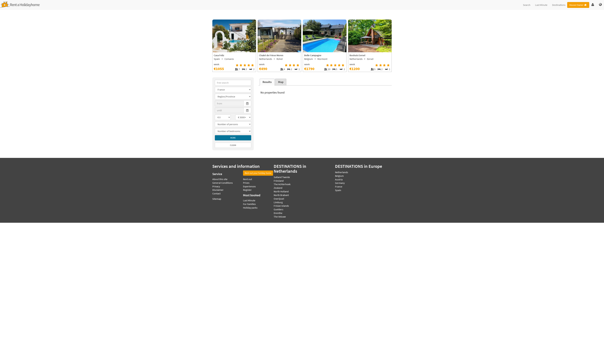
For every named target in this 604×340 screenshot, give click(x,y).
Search (526, 4)
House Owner (576, 4)
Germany (340, 182)
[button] (592, 4)
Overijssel (279, 198)
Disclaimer (218, 189)
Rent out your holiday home (258, 173)
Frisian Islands (281, 205)
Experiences (249, 186)
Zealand (278, 187)
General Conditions (222, 182)
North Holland (281, 191)
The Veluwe (280, 216)
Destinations (558, 4)
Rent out (247, 179)
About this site (219, 179)
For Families (249, 204)
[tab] (267, 82)
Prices (246, 182)
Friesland (279, 180)
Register (247, 189)
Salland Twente (282, 177)
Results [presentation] (267, 82)
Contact (216, 193)
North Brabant (281, 195)
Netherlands (341, 172)
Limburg (278, 202)
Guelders (278, 209)
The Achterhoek (282, 184)
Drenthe (278, 213)
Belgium (339, 175)
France (338, 186)
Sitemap (216, 198)
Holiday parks (250, 207)
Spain (338, 190)
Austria (339, 179)
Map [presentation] (280, 82)
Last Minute (541, 4)
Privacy (216, 186)
